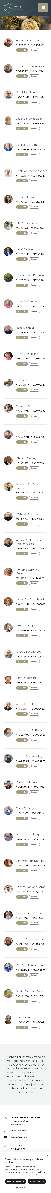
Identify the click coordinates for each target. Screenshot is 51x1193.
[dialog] (25, 1172)
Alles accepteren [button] (15, 1181)
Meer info (22, 50)
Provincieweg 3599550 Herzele (25, 1121)
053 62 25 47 (17, 1146)
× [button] (47, 1156)
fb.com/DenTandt (19, 1137)
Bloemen (34, 50)
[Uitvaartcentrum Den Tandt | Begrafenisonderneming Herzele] (13, 8)
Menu (43, 7)
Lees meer (42, 1175)
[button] (25, 1188)
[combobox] (41, 1155)
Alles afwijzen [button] (37, 1181)
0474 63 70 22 (18, 1149)
